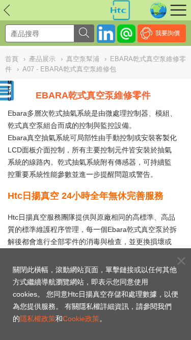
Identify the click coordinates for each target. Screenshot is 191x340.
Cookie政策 (81, 319)
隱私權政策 (38, 319)
